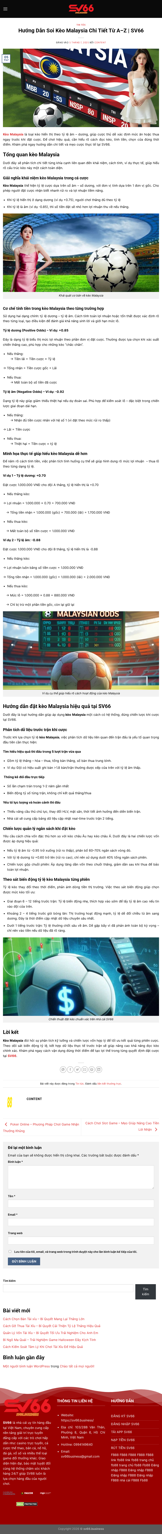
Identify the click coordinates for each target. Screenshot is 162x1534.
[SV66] (81, 9)
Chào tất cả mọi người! (77, 1366)
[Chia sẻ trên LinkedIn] (99, 1069)
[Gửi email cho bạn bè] (84, 1069)
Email (13, 1214)
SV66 (7, 1423)
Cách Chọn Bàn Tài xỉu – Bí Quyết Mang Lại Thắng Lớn (43, 1319)
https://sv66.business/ (77, 1420)
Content (100, 42)
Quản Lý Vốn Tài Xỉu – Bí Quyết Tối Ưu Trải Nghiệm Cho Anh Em (50, 1333)
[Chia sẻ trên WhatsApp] (63, 1069)
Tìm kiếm (9, 1280)
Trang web (15, 1233)
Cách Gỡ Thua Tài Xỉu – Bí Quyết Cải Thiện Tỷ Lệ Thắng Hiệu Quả (51, 1326)
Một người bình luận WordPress (26, 1366)
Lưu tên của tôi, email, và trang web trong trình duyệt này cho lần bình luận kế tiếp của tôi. (75, 1251)
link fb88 (117, 1460)
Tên (11, 1196)
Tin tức (81, 25)
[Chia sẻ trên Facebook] (70, 1069)
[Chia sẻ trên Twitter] (77, 1069)
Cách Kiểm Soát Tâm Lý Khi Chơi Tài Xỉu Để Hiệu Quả (43, 1347)
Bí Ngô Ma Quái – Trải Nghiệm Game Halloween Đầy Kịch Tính (49, 1340)
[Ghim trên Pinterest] (92, 1069)
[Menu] (5, 9)
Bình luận (15, 1161)
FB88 (115, 1455)
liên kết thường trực (109, 1083)
